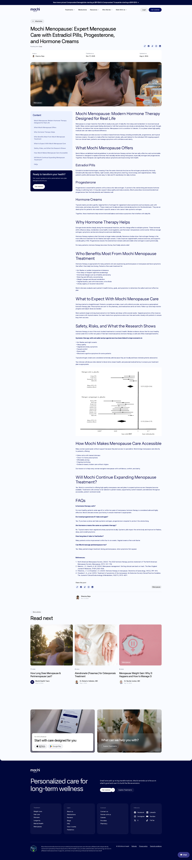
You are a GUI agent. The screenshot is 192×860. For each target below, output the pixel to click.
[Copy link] (145, 46)
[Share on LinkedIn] (160, 46)
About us (70, 811)
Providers (103, 821)
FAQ (68, 824)
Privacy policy (143, 846)
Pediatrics (70, 830)
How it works (71, 827)
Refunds (134, 846)
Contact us (104, 811)
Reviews (70, 817)
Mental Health (38, 823)
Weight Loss (38, 811)
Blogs (69, 821)
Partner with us (105, 814)
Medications (82, 10)
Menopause (38, 827)
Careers (103, 817)
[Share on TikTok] (152, 46)
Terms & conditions (156, 846)
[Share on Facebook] (148, 46)
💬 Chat (183, 855)
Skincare (37, 817)
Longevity (37, 820)
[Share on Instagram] (156, 46)
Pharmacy (103, 824)
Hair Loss (37, 814)
